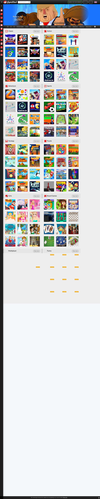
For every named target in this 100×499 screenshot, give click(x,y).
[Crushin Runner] (35, 131)
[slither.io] (10, 94)
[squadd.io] (61, 64)
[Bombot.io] (22, 131)
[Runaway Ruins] (22, 162)
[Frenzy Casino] (73, 241)
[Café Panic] (35, 229)
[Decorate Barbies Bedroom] (35, 204)
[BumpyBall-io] (49, 107)
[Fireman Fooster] (35, 162)
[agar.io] (22, 94)
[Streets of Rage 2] (35, 76)
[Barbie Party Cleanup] (22, 217)
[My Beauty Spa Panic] (22, 241)
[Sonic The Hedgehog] (10, 39)
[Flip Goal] (61, 119)
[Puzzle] (1, 32)
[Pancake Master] (10, 204)
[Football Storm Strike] (73, 119)
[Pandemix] (49, 284)
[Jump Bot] (35, 149)
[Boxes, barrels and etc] (22, 174)
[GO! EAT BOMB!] (10, 131)
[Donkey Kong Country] (10, 76)
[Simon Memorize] (61, 149)
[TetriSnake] (49, 186)
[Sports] (1, 25)
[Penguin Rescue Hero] (35, 174)
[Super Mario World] (10, 52)
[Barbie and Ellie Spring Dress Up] (10, 217)
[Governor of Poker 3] (61, 204)
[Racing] (1, 21)
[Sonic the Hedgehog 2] (35, 52)
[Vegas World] (73, 229)
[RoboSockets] (73, 186)
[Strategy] (1, 28)
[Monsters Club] (49, 149)
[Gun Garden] (49, 39)
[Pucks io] (49, 131)
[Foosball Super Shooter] (49, 94)
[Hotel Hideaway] (10, 229)
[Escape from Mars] (61, 39)
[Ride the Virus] (10, 149)
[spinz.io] (61, 76)
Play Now (18, 20)
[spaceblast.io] (73, 64)
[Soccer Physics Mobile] (61, 94)
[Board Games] (1, 39)
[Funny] (1, 51)
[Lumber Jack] (22, 149)
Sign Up (85, 2)
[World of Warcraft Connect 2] (49, 217)
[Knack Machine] (10, 174)
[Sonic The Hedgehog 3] (22, 76)
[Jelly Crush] (73, 162)
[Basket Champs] (73, 94)
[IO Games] (1, 54)
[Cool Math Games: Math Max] (73, 52)
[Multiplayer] (1, 47)
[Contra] (35, 39)
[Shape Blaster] (10, 162)
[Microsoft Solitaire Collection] (49, 229)
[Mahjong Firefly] (73, 204)
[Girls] (1, 36)
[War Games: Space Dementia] (61, 52)
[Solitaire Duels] (61, 229)
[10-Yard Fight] (61, 107)
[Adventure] (1, 17)
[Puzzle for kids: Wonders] (73, 149)
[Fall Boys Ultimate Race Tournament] (61, 174)
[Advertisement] (91, 53)
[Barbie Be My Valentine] (22, 204)
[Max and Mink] (61, 162)
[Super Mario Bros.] (22, 39)
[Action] (1, 14)
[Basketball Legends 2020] (73, 131)
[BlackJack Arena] (61, 241)
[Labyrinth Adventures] (49, 162)
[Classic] (1, 10)
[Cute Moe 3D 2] (22, 229)
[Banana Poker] (49, 204)
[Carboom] (73, 76)
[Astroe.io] (49, 76)
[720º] (73, 107)
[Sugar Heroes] (49, 174)
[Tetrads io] (73, 174)
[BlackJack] (49, 241)
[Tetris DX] (61, 186)
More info (65, 497)
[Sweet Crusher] (49, 259)
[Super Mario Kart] (35, 64)
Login (90, 2)
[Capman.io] (35, 107)
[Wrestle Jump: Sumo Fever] (49, 52)
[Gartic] (35, 119)
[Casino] (1, 43)
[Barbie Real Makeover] (35, 217)
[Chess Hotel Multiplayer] (73, 217)
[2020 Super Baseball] (49, 119)
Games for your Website (75, 2)
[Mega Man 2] (10, 64)
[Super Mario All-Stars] (22, 52)
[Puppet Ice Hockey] (61, 131)
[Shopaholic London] (10, 241)
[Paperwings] (35, 284)
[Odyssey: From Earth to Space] (73, 296)
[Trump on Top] (49, 64)
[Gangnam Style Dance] (35, 241)
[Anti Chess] (61, 217)
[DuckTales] (22, 64)
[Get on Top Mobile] (73, 39)
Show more (36, 31)
